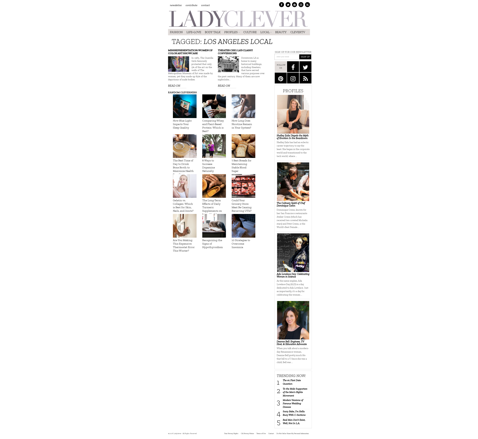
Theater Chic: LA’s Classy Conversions (235, 52)
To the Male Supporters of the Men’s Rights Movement (295, 392)
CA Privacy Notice (247, 433)
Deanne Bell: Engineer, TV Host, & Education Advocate (292, 343)
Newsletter (176, 5)
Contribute (191, 5)
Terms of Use (261, 433)
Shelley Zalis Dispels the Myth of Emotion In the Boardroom (293, 137)
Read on (174, 85)
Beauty (281, 32)
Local (265, 32)
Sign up (305, 56)
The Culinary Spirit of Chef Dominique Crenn (291, 204)
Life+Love (193, 32)
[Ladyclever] (238, 18)
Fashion (176, 32)
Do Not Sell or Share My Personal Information (292, 433)
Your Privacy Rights (231, 433)
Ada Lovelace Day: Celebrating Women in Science (293, 275)
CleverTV (297, 32)
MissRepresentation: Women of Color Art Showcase (190, 52)
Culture (250, 32)
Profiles (231, 32)
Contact (205, 5)
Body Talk (213, 32)
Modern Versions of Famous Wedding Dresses (293, 403)
